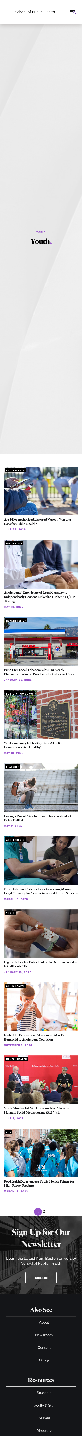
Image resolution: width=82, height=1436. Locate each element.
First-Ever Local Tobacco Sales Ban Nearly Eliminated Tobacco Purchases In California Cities (39, 672)
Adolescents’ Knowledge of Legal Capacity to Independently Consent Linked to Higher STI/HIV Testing (40, 596)
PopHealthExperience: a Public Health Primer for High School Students (39, 1183)
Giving (44, 1359)
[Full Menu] (72, 11)
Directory (44, 1430)
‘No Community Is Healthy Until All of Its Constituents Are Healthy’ (33, 745)
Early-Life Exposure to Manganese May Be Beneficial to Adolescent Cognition (34, 1037)
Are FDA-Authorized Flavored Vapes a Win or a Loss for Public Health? (37, 521)
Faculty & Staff (44, 1405)
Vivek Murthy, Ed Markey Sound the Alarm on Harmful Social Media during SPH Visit (36, 1110)
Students (44, 1392)
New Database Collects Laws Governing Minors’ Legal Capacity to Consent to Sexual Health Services (41, 891)
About (44, 1321)
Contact (44, 1347)
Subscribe (41, 1277)
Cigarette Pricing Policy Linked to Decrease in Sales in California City (40, 964)
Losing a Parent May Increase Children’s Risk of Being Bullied (37, 818)
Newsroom (44, 1334)
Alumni (44, 1417)
